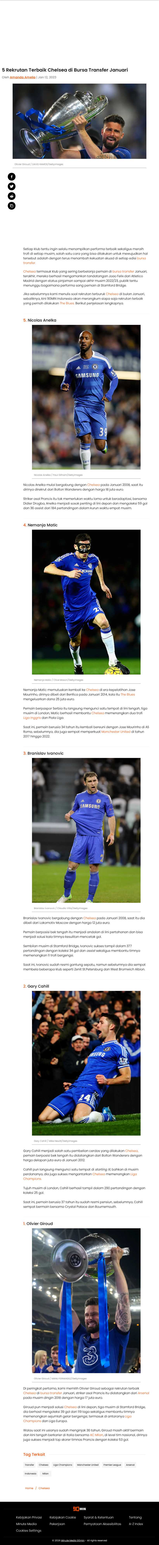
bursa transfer (123, 271)
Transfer (29, 1464)
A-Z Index (136, 1524)
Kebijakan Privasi (29, 1517)
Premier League (112, 1464)
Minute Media (26, 1524)
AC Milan (96, 1435)
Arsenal (143, 1393)
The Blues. (67, 303)
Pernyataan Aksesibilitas (102, 1524)
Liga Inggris (32, 717)
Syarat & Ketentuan (99, 1517)
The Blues (128, 694)
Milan (45, 1473)
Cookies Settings (28, 1530)
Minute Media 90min (73, 1540)
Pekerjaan (57, 1524)
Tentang (135, 1517)
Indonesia (30, 1473)
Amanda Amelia (22, 77)
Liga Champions (62, 1464)
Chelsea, (131, 1151)
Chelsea (29, 271)
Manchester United (116, 731)
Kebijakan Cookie (63, 1517)
